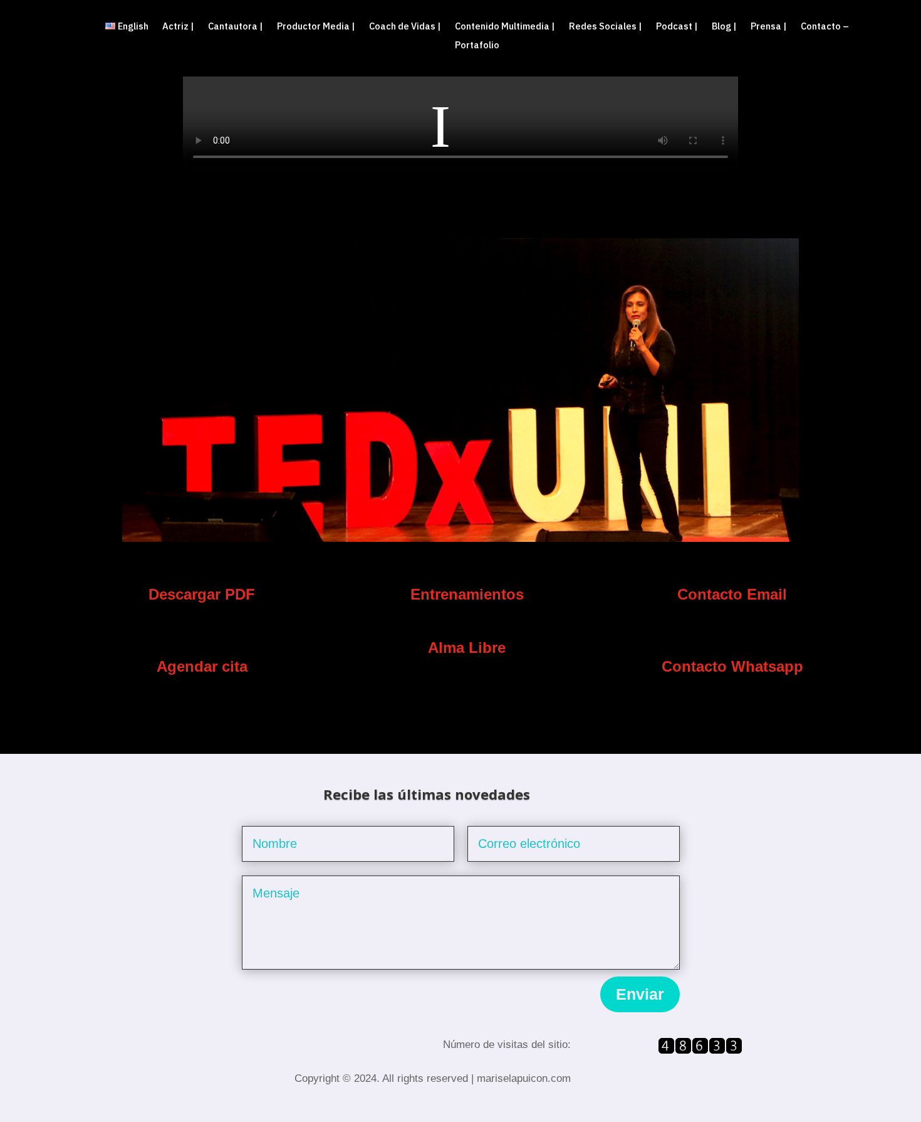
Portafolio (477, 46)
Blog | (724, 27)
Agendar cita (202, 666)
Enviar (640, 994)
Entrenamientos (467, 594)
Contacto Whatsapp (732, 666)
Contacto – (825, 27)
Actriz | (178, 27)
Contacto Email (732, 594)
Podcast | (677, 27)
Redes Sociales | (605, 27)
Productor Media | (316, 27)
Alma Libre (467, 647)
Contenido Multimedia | (505, 27)
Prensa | (769, 27)
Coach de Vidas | (405, 27)
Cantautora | (235, 27)
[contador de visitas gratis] (700, 1051)
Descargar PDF (201, 594)
